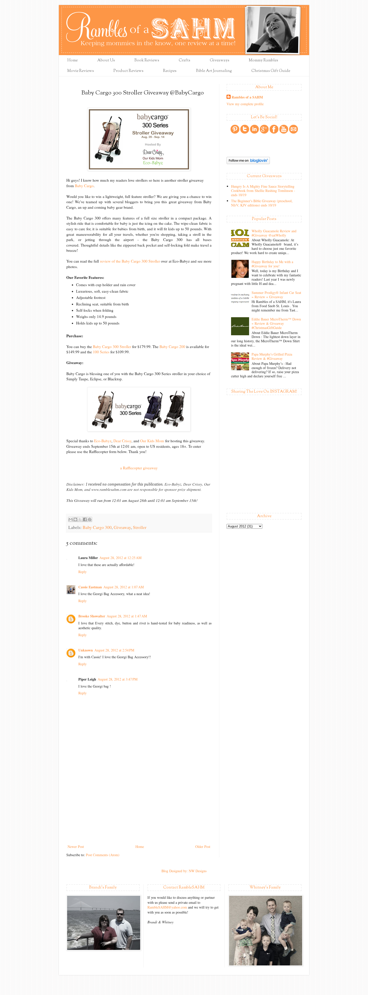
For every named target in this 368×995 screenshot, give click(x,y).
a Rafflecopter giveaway (139, 467)
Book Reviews (146, 60)
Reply (82, 571)
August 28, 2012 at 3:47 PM (117, 679)
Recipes (169, 71)
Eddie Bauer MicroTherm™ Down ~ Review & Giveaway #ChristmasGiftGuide (276, 323)
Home (72, 60)
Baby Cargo (84, 185)
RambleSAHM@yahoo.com (167, 907)
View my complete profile (245, 103)
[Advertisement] (138, 806)
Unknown (85, 650)
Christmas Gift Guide (270, 71)
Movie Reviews (80, 71)
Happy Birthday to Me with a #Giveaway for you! (272, 263)
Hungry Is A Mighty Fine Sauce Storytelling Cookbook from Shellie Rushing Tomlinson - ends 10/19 (263, 190)
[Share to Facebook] (84, 519)
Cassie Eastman (90, 587)
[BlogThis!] (75, 519)
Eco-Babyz (102, 440)
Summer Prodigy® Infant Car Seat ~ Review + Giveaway (276, 294)
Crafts (184, 60)
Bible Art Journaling (214, 71)
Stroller (139, 527)
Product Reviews (128, 71)
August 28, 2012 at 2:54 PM (114, 650)
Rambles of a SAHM (247, 97)
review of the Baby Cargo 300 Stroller (130, 261)
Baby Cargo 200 (172, 346)
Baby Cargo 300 (97, 527)
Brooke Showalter (91, 616)
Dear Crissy (122, 440)
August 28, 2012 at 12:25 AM (120, 557)
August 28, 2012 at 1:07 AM (123, 587)
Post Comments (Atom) (102, 854)
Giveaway (122, 527)
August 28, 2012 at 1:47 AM (127, 616)
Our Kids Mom (152, 440)
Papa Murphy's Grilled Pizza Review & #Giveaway (272, 356)
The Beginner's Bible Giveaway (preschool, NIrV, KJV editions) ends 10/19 (262, 202)
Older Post (202, 846)
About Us (106, 60)
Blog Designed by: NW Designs (184, 870)
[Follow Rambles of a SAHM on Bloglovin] (248, 162)
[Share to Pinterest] (89, 519)
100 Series (101, 351)
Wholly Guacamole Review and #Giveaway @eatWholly (274, 233)
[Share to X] (80, 519)
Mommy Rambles (263, 60)
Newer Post (76, 846)
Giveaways (219, 60)
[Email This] (70, 519)
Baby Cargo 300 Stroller (112, 346)
